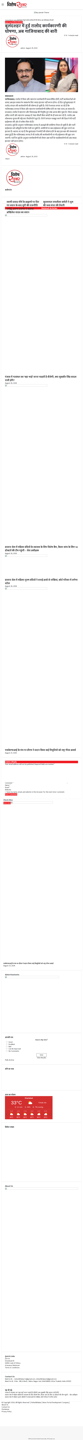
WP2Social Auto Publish (34, 1439)
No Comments (14, 1051)
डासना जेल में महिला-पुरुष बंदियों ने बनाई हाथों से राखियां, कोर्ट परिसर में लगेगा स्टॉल (41, 581)
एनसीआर (14, 22)
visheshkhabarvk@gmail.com (46, 1379)
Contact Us (6, 1407)
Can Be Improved (15, 1048)
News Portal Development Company (55, 1402)
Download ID (9, 1360)
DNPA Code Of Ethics (13, 1363)
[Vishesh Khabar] (17, 5)
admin (23, 48)
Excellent (12, 1044)
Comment (9, 783)
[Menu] (3, 5)
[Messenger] (7, 161)
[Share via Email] (8, 161)
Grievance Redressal (12, 1365)
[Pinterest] (6, 161)
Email (7, 787)
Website (8, 789)
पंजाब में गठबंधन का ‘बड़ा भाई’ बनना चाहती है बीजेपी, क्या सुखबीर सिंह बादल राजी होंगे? (40, 378)
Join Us (7, 1358)
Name (7, 785)
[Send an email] (25, 48)
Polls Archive (9, 1060)
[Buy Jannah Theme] (41, 12)
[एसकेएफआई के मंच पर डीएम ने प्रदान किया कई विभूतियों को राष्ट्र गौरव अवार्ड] (26, 589)
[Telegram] (1, 1422)
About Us (5, 1404)
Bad (10, 1046)
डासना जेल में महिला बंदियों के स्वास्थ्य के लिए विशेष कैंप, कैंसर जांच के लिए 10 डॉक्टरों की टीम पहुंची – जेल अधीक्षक (41, 549)
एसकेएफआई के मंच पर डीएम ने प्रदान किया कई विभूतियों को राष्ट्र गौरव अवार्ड (40, 750)
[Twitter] (5, 161)
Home (7, 20)
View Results (41, 1057)
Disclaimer (5, 1409)
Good (10, 1042)
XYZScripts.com (51, 1439)
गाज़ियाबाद (20, 22)
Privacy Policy (6, 1411)
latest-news (13, 20)
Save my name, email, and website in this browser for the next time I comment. (36, 792)
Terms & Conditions (12, 1367)
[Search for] (80, 5)
